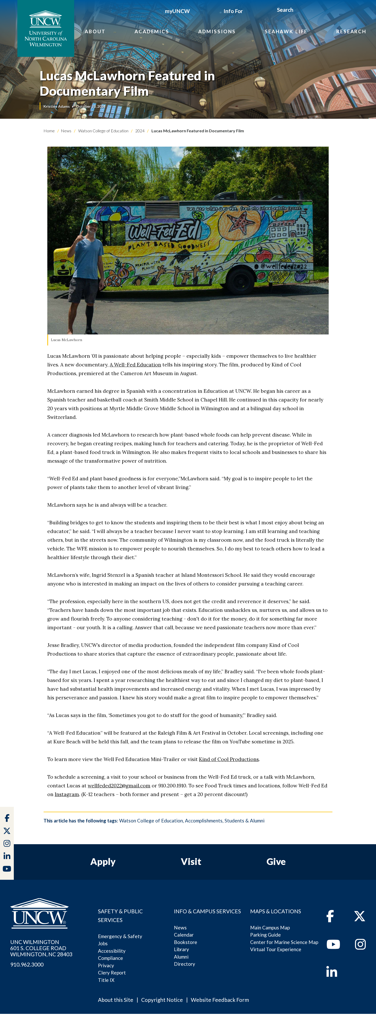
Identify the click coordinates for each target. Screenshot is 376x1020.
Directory (184, 964)
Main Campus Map (270, 927)
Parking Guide (265, 935)
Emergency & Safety (120, 936)
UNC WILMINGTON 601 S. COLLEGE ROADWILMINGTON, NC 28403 (41, 948)
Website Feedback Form (220, 999)
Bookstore (185, 942)
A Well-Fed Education (135, 365)
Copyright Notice (162, 999)
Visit (191, 861)
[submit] (299, 10)
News (66, 130)
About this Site (115, 999)
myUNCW (177, 11)
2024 (140, 130)
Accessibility (112, 951)
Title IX (106, 980)
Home (49, 130)
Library (181, 949)
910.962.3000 (26, 964)
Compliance (110, 958)
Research (351, 31)
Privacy (106, 965)
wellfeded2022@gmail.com (119, 786)
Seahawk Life (286, 31)
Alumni (181, 957)
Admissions (217, 31)
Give (276, 861)
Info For (233, 11)
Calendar (184, 935)
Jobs (103, 943)
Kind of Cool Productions (229, 759)
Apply (103, 861)
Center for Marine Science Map (284, 942)
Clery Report (112, 972)
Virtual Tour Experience (275, 949)
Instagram (67, 794)
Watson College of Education (103, 130)
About (95, 31)
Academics (152, 31)
